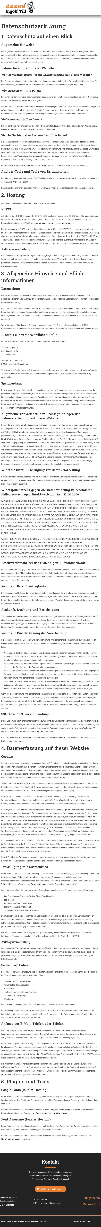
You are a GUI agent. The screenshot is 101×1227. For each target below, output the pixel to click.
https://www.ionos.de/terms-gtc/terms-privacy (51, 223)
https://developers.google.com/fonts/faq (67, 1110)
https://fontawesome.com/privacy (15, 1139)
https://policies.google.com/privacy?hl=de (49, 1113)
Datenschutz (91, 1205)
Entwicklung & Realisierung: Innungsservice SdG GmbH (24, 1221)
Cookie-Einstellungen (81, 1221)
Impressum (92, 1198)
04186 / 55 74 (43, 1199)
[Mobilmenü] (95, 7)
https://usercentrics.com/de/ (38, 884)
